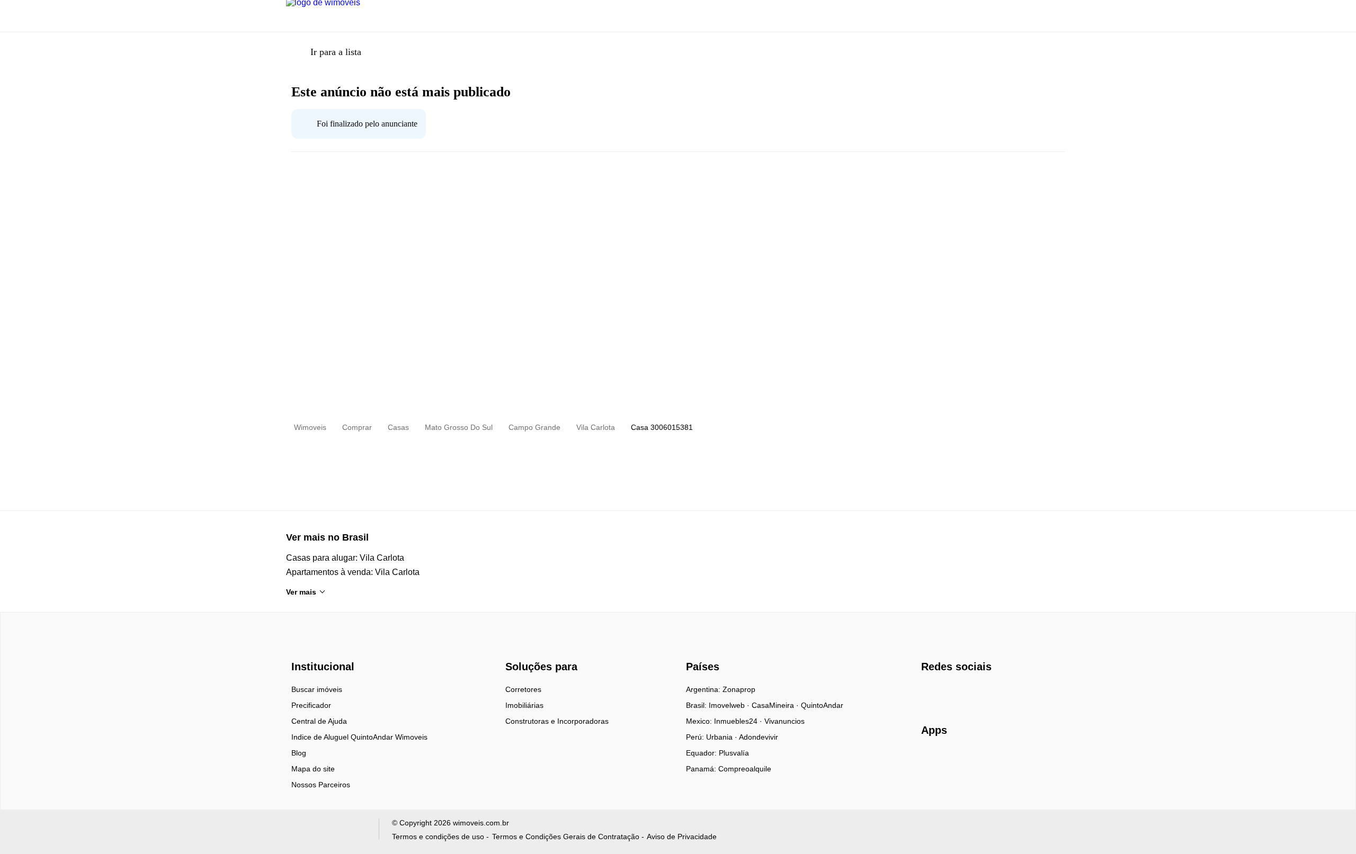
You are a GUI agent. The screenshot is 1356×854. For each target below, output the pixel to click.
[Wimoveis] (324, 648)
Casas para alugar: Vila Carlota (345, 557)
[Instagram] (947, 693)
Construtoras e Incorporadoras (557, 721)
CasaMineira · (776, 705)
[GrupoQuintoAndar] (326, 831)
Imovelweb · (730, 705)
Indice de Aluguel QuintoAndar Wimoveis (359, 737)
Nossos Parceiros (320, 784)
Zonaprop (738, 689)
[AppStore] (955, 760)
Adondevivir (758, 737)
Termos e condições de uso (438, 836)
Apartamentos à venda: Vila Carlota (353, 572)
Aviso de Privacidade (682, 836)
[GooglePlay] (1027, 760)
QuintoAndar (822, 705)
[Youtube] (965, 693)
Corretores (523, 689)
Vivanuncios (784, 721)
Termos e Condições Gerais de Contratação (565, 836)
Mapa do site (313, 769)
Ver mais (301, 592)
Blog (298, 753)
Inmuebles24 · (739, 721)
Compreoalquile (744, 769)
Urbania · (722, 737)
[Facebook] (930, 693)
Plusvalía (734, 753)
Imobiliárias (524, 705)
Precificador (311, 705)
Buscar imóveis (316, 689)
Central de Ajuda (319, 721)
